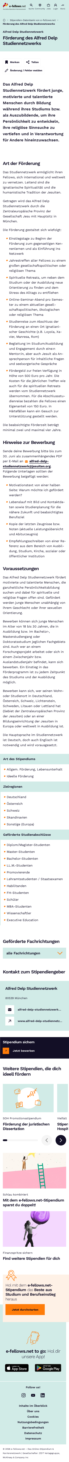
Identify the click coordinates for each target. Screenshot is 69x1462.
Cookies (33, 1416)
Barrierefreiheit (33, 1427)
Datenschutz (33, 1433)
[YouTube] (33, 1395)
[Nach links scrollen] (46, 1140)
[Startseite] (4, 20)
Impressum (33, 1438)
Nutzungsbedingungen (33, 1422)
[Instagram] (23, 1395)
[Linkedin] (43, 1395)
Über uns (33, 1411)
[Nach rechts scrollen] (61, 1140)
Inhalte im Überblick (33, 1405)
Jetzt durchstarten (25, 1309)
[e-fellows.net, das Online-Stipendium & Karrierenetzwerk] (14, 6)
